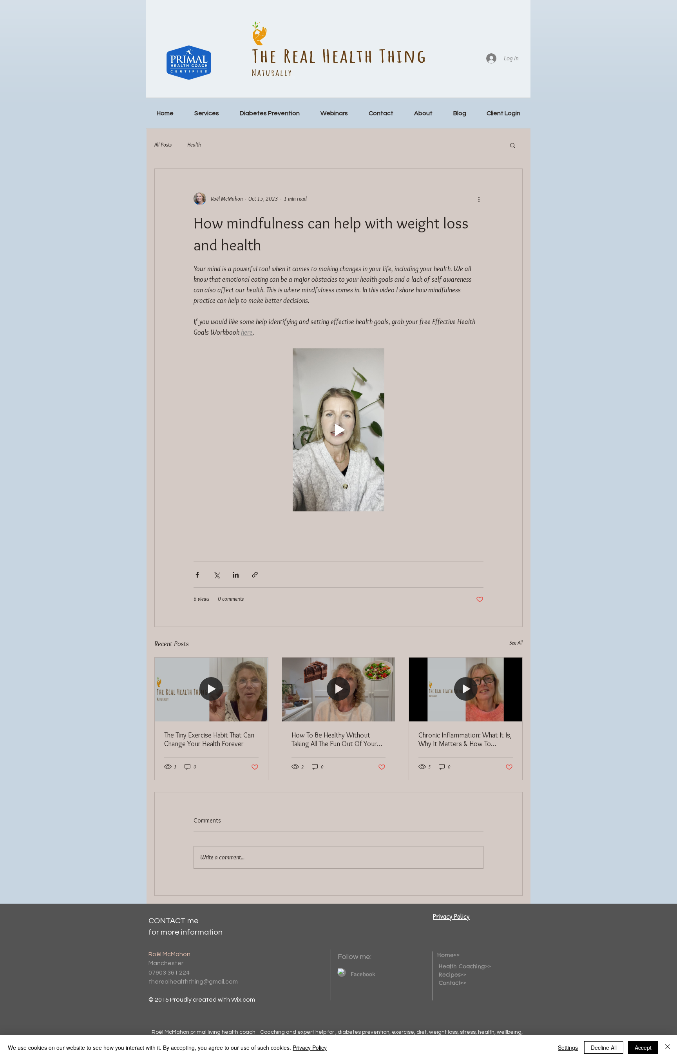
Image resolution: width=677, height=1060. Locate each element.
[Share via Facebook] (197, 574)
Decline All (604, 1047)
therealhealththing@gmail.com (193, 981)
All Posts (163, 144)
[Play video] (338, 429)
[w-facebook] (341, 971)
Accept (643, 1047)
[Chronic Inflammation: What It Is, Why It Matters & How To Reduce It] (465, 689)
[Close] (667, 1047)
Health (194, 144)
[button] (512, 145)
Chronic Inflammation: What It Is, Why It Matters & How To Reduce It (465, 739)
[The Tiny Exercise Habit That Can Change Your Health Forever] (211, 689)
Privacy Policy (451, 916)
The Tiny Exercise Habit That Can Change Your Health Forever (209, 739)
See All (516, 642)
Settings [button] (568, 1047)
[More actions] (478, 198)
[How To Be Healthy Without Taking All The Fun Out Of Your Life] (338, 689)
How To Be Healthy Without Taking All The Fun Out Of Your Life (334, 739)
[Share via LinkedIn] (235, 574)
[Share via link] (255, 574)
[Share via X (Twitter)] (216, 574)
